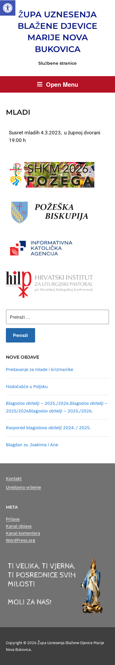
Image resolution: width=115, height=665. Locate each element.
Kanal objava (19, 526)
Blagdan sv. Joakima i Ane (32, 444)
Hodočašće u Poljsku (27, 386)
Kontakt (14, 478)
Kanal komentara (23, 533)
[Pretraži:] (57, 317)
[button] (7, 8)
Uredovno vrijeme (23, 487)
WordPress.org (20, 540)
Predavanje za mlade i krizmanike (39, 369)
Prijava (12, 519)
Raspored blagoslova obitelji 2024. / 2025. (48, 427)
